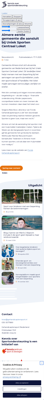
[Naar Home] (13, 4)
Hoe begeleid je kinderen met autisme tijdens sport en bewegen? (28, 249)
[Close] (41, 363)
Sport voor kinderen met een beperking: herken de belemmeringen (21, 207)
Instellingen (22, 389)
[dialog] (22, 380)
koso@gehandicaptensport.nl (14, 319)
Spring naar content (11, 168)
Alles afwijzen (22, 395)
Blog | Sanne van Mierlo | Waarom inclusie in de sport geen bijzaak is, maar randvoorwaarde (21, 235)
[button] (4, 13)
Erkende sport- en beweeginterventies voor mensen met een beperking (28, 263)
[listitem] (7, 16)
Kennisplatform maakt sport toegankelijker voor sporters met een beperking (28, 276)
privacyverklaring (11, 377)
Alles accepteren (22, 383)
